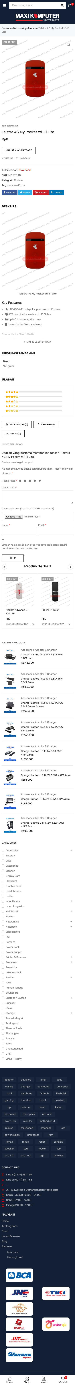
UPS (8, 1053)
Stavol (9, 1008)
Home (5, 1221)
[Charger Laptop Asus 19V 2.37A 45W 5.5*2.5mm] (10, 681)
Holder (9, 896)
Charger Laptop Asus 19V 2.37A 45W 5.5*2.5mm (42, 680)
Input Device (13, 901)
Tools (9, 1043)
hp (9, 1107)
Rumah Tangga (14, 987)
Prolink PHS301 (50, 609)
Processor (11, 962)
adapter (9, 1079)
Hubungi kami (15, 1257)
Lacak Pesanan (11, 1236)
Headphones (13, 891)
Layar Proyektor (15, 906)
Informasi (12, 1252)
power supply (12, 1134)
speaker (9, 1148)
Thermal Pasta (14, 1028)
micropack (29, 1114)
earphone (26, 1093)
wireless (58, 1155)
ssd (26, 1148)
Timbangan (12, 1033)
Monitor (10, 916)
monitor (27, 1121)
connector (44, 1086)
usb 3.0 (9, 1155)
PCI (8, 936)
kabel (58, 1107)
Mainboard (12, 911)
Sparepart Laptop (16, 997)
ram (51, 1134)
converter (62, 1086)
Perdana (10, 942)
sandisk (58, 1141)
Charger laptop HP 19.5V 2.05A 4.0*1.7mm (45, 799)
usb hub (25, 1155)
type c (42, 1148)
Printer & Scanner (16, 957)
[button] (68, 44)
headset (59, 1100)
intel (42, 1107)
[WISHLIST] (33, 624)
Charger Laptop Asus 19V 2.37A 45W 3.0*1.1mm (42, 656)
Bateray (10, 855)
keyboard (10, 1114)
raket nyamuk (13, 972)
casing (9, 1086)
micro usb (10, 1121)
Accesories (27, 649)
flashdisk (61, 1093)
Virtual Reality (14, 1058)
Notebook (11, 926)
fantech (44, 1093)
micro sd (47, 1114)
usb (58, 1148)
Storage (10, 1013)
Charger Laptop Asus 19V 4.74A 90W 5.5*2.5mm (42, 728)
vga (42, 1155)
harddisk (26, 1100)
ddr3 (9, 1093)
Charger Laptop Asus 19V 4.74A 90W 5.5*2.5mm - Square (42, 704)
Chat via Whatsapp (20, 150)
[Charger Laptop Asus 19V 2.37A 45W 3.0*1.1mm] (10, 656)
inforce (25, 1107)
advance (26, 1079)
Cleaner (10, 870)
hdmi (43, 1100)
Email (42, 525)
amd (43, 1079)
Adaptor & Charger (46, 649)
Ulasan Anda (9, 487)
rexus (25, 1141)
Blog (4, 1241)
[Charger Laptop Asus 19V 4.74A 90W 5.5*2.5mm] (10, 729)
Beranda (7, 28)
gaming (9, 1100)
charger (25, 1086)
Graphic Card (13, 886)
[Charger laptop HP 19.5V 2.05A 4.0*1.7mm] (10, 801)
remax (9, 1141)
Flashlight (11, 881)
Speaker (10, 1003)
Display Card (13, 875)
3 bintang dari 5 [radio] (31, 481)
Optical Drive (13, 931)
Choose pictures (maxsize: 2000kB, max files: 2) (28, 508)
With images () (18, 424)
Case (8, 860)
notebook (45, 1128)
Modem (32, 28)
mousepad (27, 1128)
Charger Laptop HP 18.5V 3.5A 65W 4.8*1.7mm (41, 753)
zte (23, 185)
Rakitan (10, 977)
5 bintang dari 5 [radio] (41, 481)
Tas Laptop (12, 1023)
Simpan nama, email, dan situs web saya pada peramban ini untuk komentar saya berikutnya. (34, 546)
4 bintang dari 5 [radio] (36, 481)
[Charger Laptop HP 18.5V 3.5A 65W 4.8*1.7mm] (10, 753)
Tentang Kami (9, 1226)
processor (33, 1134)
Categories (12, 865)
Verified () (48, 424)
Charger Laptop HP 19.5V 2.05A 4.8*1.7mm (45, 775)
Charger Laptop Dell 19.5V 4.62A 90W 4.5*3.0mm (42, 824)
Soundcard (12, 992)
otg (63, 1128)
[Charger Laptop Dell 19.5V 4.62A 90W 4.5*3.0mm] (10, 825)
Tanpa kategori (14, 1018)
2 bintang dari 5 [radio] (26, 481)
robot (42, 1141)
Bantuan (7, 1246)
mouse (9, 1128)
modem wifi (13, 185)
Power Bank (12, 947)
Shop (5, 1231)
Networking (20, 28)
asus (59, 1079)
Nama (6, 525)
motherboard (47, 1121)
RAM (8, 982)
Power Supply (14, 952)
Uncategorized (14, 1048)
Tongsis (10, 1038)
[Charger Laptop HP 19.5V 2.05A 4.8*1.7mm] (10, 777)
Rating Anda (9, 480)
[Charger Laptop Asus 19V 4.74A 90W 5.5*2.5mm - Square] (10, 705)
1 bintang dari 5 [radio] (21, 481)
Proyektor (11, 967)
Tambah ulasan (10, 125)
